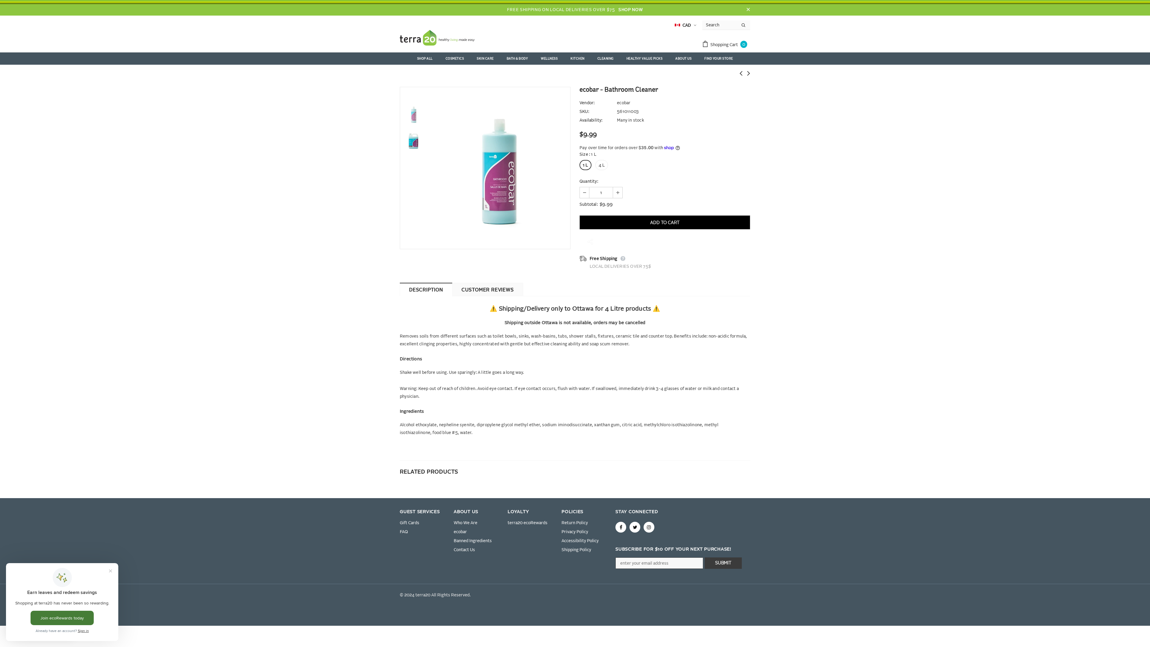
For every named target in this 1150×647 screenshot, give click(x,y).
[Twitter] (635, 527)
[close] (748, 10)
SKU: (584, 112)
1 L (585, 165)
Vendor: (586, 103)
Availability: (591, 120)
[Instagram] (649, 527)
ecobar (623, 103)
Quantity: (588, 181)
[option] (498, 168)
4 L (602, 165)
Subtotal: (588, 204)
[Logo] (437, 39)
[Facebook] (620, 527)
